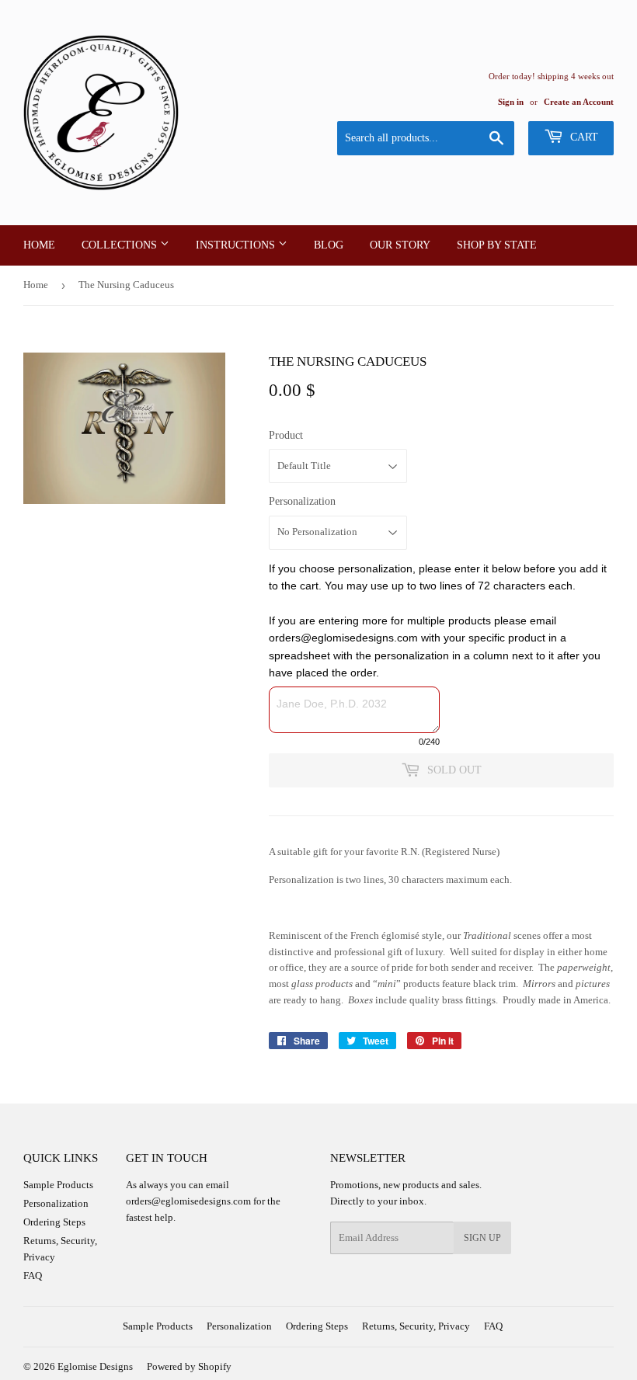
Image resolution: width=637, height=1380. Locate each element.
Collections (121, 245)
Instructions (237, 245)
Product (286, 435)
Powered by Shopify (189, 1366)
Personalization (302, 501)
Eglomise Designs (95, 1366)
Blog (328, 245)
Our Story (400, 245)
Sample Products (58, 1185)
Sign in (511, 101)
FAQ (32, 1275)
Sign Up (482, 1237)
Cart (582, 137)
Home (39, 245)
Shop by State (497, 245)
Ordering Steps (54, 1222)
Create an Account (579, 101)
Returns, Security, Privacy (416, 1326)
